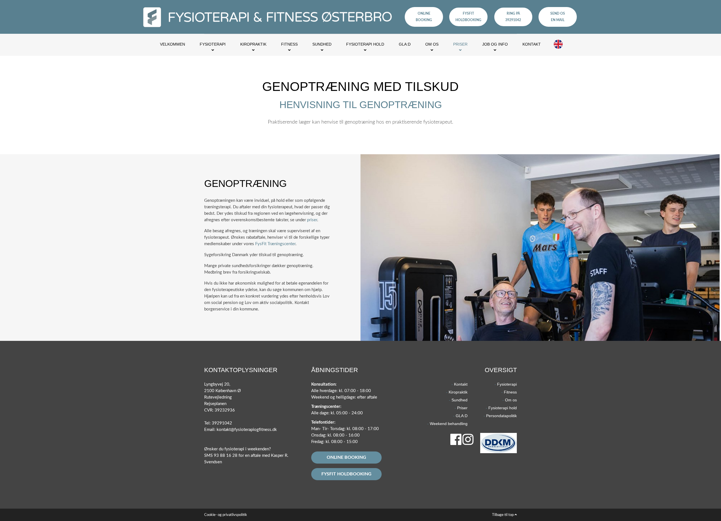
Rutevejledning (218, 397)
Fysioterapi (507, 384)
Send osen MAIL (557, 17)
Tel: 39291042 (218, 423)
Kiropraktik (458, 392)
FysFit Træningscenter (275, 244)
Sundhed (459, 400)
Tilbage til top (503, 515)
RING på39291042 (513, 17)
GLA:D (462, 415)
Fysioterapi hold (502, 408)
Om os (511, 400)
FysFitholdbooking (468, 17)
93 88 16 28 (225, 455)
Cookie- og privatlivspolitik (225, 515)
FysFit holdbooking (346, 474)
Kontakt (461, 384)
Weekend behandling (449, 423)
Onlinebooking (424, 17)
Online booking (346, 457)
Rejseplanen (215, 404)
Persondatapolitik (501, 415)
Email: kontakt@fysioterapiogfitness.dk (240, 430)
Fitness (510, 392)
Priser (462, 408)
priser (312, 220)
